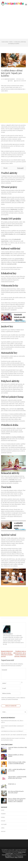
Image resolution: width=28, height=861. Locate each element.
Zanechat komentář (21, 80)
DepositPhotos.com (7, 854)
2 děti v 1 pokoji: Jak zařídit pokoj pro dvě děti (16, 770)
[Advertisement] (14, 24)
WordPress (20, 856)
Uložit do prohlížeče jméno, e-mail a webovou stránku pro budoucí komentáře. (13, 698)
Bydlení (3, 820)
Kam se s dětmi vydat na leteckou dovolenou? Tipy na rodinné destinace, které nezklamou (16, 800)
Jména (2, 828)
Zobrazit (20, 168)
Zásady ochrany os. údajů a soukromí (14, 857)
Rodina (11, 80)
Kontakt (3, 831)
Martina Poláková (10, 79)
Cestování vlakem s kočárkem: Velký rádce (17, 748)
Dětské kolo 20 (12, 784)
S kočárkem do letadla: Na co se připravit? (12, 731)
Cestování (3, 824)
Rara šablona (8, 856)
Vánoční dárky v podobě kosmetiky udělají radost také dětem (17, 777)
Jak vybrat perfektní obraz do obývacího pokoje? (16, 792)
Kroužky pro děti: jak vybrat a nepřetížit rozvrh (14, 734)
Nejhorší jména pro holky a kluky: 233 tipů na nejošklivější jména (17, 762)
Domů (2, 810)
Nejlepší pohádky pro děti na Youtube (15, 755)
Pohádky (3, 813)
